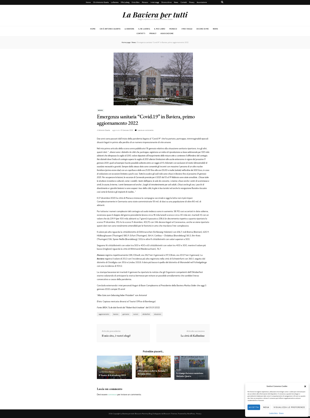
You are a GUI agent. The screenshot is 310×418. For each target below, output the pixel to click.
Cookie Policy (273, 413)
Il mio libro (136, 2)
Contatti (184, 2)
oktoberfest (146, 314)
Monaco (145, 2)
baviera (115, 314)
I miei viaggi (155, 2)
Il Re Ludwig (125, 2)
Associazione (202, 2)
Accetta (254, 407)
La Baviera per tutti (155, 14)
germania (126, 314)
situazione (157, 314)
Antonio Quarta (104, 130)
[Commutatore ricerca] (222, 2)
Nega (266, 407)
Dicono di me (166, 2)
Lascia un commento (146, 130)
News (176, 2)
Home (88, 2)
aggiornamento (104, 314)
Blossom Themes (170, 414)
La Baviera (114, 2)
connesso (112, 394)
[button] (305, 386)
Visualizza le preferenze (289, 407)
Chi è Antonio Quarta (101, 2)
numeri (135, 314)
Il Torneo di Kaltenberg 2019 (112, 375)
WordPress (191, 414)
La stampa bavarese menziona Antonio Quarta (189, 374)
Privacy (281, 413)
